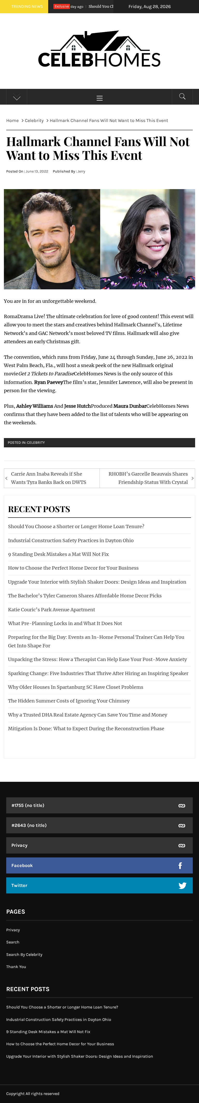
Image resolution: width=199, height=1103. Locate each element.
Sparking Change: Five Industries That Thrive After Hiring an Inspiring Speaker (98, 673)
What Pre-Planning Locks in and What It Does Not (65, 623)
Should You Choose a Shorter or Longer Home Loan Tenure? (76, 526)
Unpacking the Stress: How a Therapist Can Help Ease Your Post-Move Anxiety (97, 659)
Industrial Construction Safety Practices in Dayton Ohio (71, 540)
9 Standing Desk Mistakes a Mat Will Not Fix (58, 554)
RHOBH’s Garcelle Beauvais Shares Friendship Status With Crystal (148, 478)
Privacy (19, 845)
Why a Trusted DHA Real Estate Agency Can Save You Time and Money (87, 715)
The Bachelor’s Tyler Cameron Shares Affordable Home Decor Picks (85, 596)
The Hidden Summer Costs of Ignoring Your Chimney (69, 701)
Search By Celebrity (24, 954)
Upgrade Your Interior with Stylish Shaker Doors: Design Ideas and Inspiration (97, 582)
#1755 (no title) (27, 805)
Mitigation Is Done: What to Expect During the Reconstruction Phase (86, 729)
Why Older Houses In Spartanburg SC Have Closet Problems (75, 687)
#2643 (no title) (29, 825)
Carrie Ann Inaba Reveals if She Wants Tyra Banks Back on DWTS (48, 478)
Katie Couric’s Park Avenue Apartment (51, 610)
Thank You (16, 966)
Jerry (81, 171)
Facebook (22, 865)
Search (12, 942)
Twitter (19, 885)
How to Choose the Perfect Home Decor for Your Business (73, 568)
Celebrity (36, 442)
